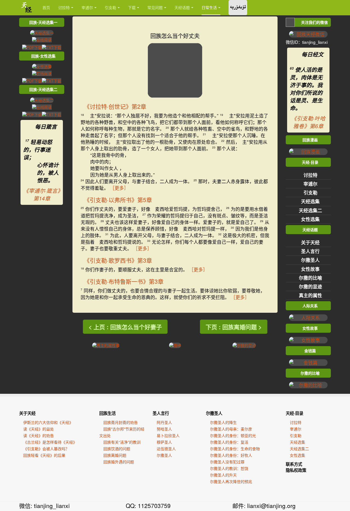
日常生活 (209, 7)
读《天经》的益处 (38, 429)
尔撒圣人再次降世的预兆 (231, 481)
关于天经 (310, 242)
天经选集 (310, 201)
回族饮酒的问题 (116, 448)
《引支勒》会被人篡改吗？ (46, 448)
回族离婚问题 (114, 455)
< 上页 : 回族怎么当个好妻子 (125, 327)
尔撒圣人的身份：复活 (229, 442)
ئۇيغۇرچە (238, 7)
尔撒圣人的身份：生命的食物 (235, 448)
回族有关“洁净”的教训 (122, 442)
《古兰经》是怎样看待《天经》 (50, 442)
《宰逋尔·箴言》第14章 (41, 194)
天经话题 (182, 7)
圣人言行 (310, 251)
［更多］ (119, 188)
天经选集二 (310, 210)
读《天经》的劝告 (38, 435)
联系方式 (294, 464)
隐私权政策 (296, 470)
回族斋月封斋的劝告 (120, 422)
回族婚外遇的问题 (118, 461)
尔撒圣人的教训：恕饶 (229, 468)
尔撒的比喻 (310, 277)
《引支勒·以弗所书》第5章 (118, 200)
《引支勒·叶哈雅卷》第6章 (308, 122)
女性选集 (310, 219)
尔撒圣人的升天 (223, 475)
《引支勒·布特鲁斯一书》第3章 (124, 281)
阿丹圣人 (164, 422)
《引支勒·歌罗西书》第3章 (118, 260)
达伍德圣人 (166, 448)
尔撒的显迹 (310, 286)
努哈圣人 (164, 429)
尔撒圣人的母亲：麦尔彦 (231, 429)
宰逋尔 (87, 7)
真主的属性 (310, 295)
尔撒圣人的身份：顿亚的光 (233, 435)
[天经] (26, 7)
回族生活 (107, 413)
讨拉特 (64, 7)
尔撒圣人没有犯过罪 (227, 461)
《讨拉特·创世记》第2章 (115, 106)
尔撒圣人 (310, 260)
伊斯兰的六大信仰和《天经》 (48, 422)
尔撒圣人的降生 (223, 422)
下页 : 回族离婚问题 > (234, 327)
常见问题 (155, 7)
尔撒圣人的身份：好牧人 (231, 455)
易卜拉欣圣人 (168, 435)
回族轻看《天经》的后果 (44, 455)
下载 (132, 7)
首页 (46, 7)
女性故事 (310, 269)
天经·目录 (294, 413)
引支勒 (110, 7)
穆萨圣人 (164, 442)
